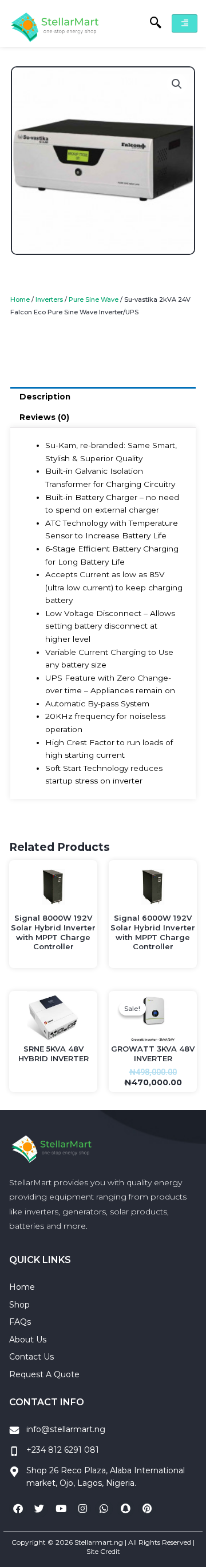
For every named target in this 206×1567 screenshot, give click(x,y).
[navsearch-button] (149, 23)
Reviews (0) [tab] (44, 417)
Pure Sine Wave (93, 299)
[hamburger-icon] (184, 23)
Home (20, 299)
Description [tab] (44, 396)
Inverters (49, 299)
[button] (177, 84)
